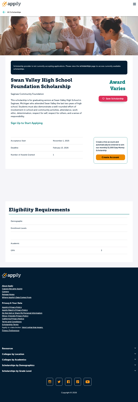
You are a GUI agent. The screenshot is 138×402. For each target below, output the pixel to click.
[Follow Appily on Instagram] (49, 382)
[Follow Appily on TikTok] (77, 382)
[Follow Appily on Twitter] (59, 382)
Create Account (110, 157)
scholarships (85, 66)
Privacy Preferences (10, 330)
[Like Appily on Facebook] (68, 382)
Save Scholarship (115, 99)
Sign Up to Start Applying (27, 123)
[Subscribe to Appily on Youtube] (88, 382)
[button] (104, 99)
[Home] (11, 4)
